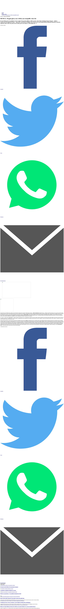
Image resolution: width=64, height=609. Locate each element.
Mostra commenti (3, 583)
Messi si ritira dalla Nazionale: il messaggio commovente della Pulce (12, 598)
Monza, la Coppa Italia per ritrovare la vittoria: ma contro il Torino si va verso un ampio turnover (17, 606)
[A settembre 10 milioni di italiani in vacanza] (6, 588)
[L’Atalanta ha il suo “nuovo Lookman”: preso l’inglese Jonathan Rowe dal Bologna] (12, 600)
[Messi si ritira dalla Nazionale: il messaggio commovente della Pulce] (10, 596)
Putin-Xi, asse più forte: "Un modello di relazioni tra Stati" (10, 593)
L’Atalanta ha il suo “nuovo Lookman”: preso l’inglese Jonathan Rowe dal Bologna (15, 602)
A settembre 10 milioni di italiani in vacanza (8, 590)
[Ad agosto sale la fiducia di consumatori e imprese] (7, 585)
